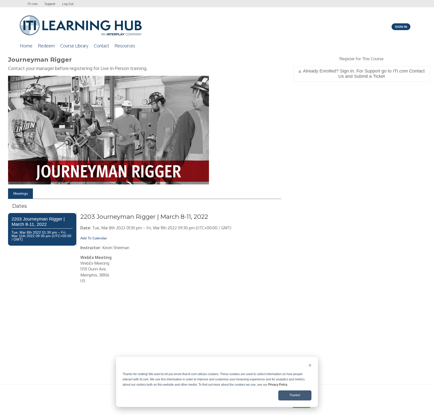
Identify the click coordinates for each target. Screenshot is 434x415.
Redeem (46, 45)
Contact (101, 45)
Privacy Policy (277, 384)
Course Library (74, 45)
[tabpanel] (144, 297)
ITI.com (32, 4)
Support (49, 4)
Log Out (68, 4)
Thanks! (294, 395)
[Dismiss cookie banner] (309, 366)
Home (26, 45)
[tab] (20, 193)
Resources (125, 45)
